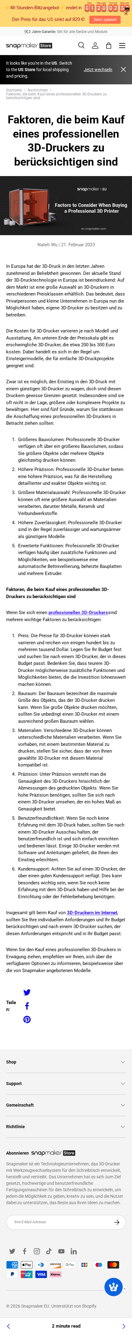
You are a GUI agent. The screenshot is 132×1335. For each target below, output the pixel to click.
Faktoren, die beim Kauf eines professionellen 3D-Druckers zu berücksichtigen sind (56, 96)
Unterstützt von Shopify (73, 1306)
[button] (108, 45)
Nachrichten (38, 90)
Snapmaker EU (35, 1306)
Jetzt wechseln (98, 69)
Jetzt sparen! (105, 19)
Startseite (14, 90)
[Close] (123, 70)
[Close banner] (126, 13)
